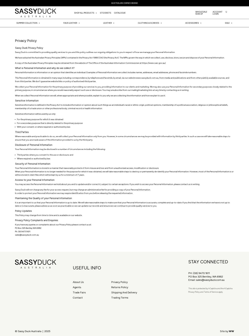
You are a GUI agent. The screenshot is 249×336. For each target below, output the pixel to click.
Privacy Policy (119, 282)
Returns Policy (119, 287)
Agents (77, 287)
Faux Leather (70, 23)
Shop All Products (84, 13)
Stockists (105, 13)
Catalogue (120, 13)
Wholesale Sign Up (201, 13)
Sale (227, 23)
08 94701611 (24, 231)
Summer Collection (26, 23)
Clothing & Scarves (148, 23)
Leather (107, 23)
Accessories (192, 23)
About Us (78, 282)
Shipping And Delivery (124, 292)
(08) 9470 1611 (201, 273)
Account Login (217, 13)
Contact (78, 297)
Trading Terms (119, 297)
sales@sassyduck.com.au (27, 235)
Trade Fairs (79, 292)
